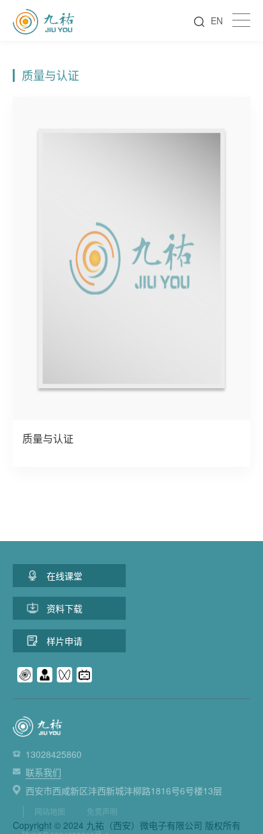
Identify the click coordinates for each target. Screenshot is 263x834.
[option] (131, 282)
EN (217, 20)
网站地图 (49, 811)
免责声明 (102, 811)
